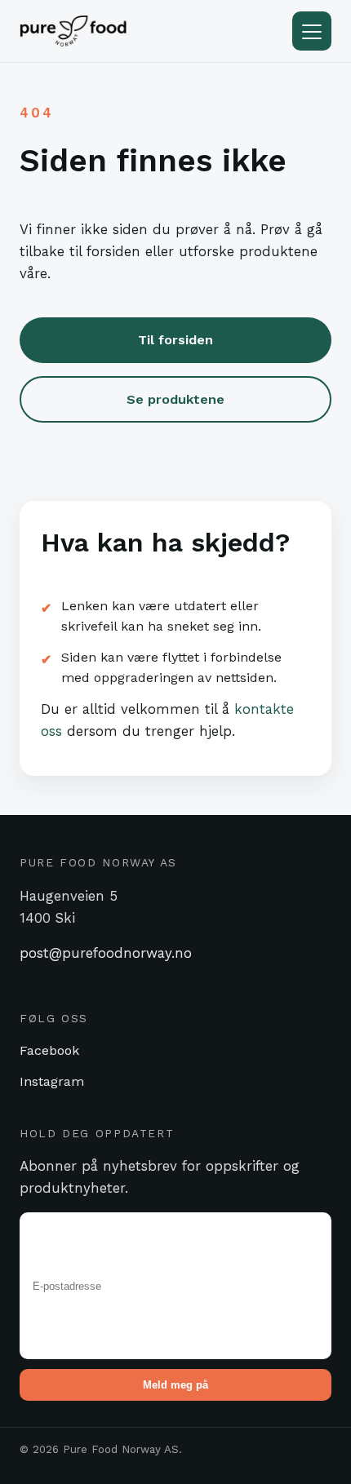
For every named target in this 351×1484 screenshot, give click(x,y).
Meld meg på (175, 1385)
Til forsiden (175, 340)
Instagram (52, 1081)
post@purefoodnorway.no (106, 953)
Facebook (49, 1050)
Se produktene (175, 399)
